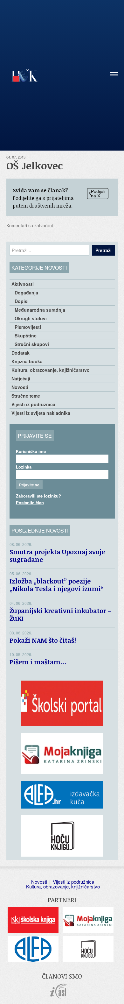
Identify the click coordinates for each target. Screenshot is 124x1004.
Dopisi (22, 301)
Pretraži (103, 250)
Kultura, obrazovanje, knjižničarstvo (50, 370)
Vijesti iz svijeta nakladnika (40, 413)
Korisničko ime (31, 451)
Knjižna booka (27, 361)
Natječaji (20, 378)
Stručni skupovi (32, 344)
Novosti (19, 387)
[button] (114, 76)
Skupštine (26, 335)
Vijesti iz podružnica (33, 404)
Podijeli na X (98, 193)
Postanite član (30, 502)
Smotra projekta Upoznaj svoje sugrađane (57, 555)
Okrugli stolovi (31, 318)
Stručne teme (25, 395)
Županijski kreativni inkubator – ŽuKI (60, 614)
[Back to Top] (116, 993)
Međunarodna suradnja (40, 310)
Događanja (26, 292)
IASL (59, 992)
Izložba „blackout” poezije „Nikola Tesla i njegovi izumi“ (57, 584)
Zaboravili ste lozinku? (38, 496)
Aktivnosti (22, 284)
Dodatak (20, 353)
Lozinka (23, 467)
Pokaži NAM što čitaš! (43, 640)
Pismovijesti (28, 327)
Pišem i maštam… (38, 661)
